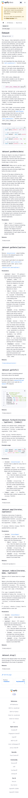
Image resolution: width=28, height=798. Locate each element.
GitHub (13, 773)
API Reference (14, 704)
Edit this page (7, 674)
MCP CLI (13, 740)
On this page (6, 28)
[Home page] (3, 23)
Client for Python (14, 718)
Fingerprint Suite (13, 733)
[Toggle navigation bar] (25, 2)
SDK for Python (14, 711)
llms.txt (14, 781)
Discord (13, 763)
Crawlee (13, 730)
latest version (10, 18)
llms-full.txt (14, 785)
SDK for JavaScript (14, 708)
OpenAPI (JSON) (14, 788)
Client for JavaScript (14, 715)
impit (13, 737)
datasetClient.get (19, 380)
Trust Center (13, 755)
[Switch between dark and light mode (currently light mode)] (14, 694)
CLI (14, 722)
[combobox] (12, 36)
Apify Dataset (19, 111)
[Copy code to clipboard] (25, 86)
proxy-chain (13, 747)
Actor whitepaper (13, 744)
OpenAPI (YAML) (14, 792)
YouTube (13, 770)
